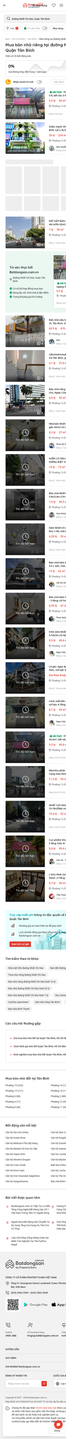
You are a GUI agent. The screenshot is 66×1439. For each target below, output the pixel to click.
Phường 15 (14, 1085)
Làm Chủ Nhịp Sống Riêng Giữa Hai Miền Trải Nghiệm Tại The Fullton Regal (30, 1241)
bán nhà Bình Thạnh (19, 1008)
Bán (7, 39)
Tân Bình (32, 39)
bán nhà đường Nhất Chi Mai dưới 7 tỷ (28, 995)
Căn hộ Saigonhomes (16, 1181)
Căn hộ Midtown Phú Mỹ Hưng (21, 1143)
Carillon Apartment (18, 1002)
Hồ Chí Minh (18, 39)
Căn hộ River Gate (14, 1170)
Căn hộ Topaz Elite (15, 1154)
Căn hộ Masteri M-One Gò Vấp (21, 1148)
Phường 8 (12, 1107)
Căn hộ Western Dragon (17, 1159)
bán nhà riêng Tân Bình (47, 1002)
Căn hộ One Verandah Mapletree (22, 1175)
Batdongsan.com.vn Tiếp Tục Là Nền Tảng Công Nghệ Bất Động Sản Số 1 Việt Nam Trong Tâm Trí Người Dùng (30, 1209)
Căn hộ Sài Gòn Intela (16, 1132)
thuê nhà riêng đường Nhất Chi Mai (27, 974)
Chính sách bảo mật (46, 1407)
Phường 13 (14, 1090)
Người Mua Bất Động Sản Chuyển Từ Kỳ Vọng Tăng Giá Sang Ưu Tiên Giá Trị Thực (30, 1225)
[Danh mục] (4, 5)
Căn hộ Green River (15, 1137)
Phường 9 (12, 1096)
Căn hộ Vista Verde (15, 1165)
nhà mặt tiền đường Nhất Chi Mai (25, 968)
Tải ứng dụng (39, 5)
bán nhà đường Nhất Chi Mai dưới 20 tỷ (29, 988)
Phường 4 (12, 1101)
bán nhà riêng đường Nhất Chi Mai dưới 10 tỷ (32, 981)
